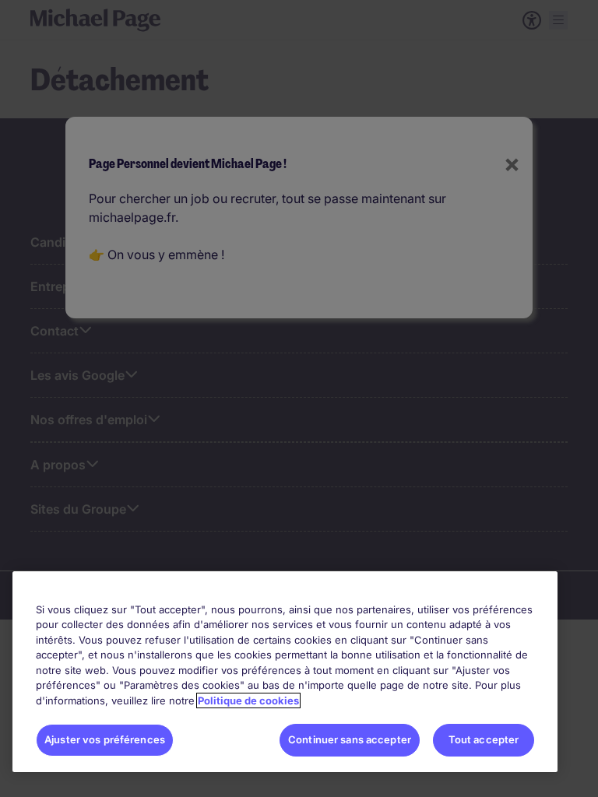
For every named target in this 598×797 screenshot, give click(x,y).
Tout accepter (483, 739)
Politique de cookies (248, 700)
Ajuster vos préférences (104, 739)
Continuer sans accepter (349, 739)
